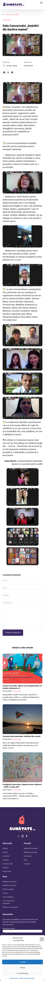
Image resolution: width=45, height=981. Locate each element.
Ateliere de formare (31, 848)
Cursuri (5, 893)
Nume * (5, 580)
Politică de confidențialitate (26, 978)
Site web (6, 595)
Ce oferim (6, 856)
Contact (5, 868)
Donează (27, 864)
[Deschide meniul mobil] (41, 3)
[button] (42, 939)
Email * (5, 588)
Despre (5, 848)
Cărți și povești (8, 889)
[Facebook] (4, 72)
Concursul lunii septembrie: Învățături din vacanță (21, 736)
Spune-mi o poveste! (10, 907)
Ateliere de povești (30, 852)
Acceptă (22, 962)
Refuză (22, 968)
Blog (25, 860)
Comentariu (7, 603)
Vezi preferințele (22, 973)
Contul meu (7, 871)
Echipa (5, 852)
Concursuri (7, 20)
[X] (8, 72)
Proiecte (6, 860)
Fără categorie (8, 897)
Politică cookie (14, 978)
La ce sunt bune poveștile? (8, 902)
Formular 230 (8, 864)
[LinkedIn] (12, 72)
